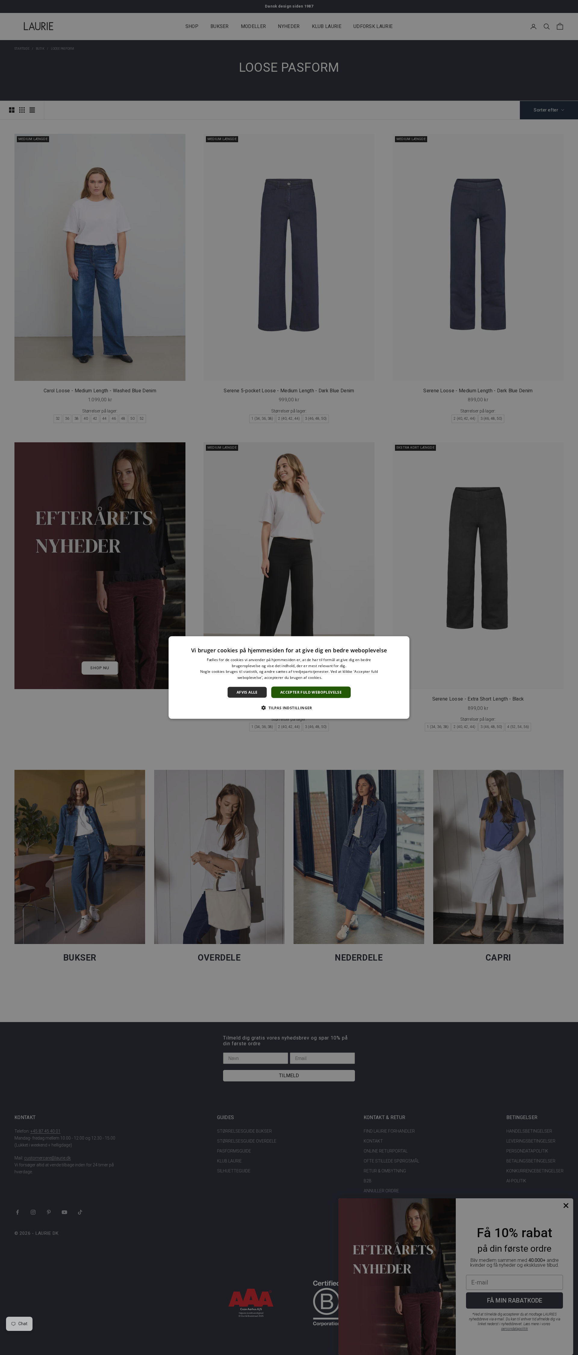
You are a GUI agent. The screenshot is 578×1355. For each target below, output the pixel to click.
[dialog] (289, 677)
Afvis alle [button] (247, 692)
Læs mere (331, 677)
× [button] (402, 642)
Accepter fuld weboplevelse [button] (311, 692)
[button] (289, 707)
